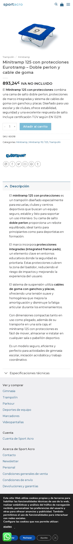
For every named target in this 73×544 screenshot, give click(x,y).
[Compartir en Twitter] (19, 164)
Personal (9, 467)
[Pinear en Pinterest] (31, 164)
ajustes (7, 526)
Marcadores (11, 416)
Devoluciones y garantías (20, 486)
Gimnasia (9, 391)
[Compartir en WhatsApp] (6, 164)
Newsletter (11, 461)
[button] (62, 4)
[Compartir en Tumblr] (38, 164)
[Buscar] (56, 4)
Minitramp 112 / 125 (38, 142)
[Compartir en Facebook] (12, 164)
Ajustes (44, 537)
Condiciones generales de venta (25, 474)
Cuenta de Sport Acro (18, 438)
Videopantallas (13, 422)
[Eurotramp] (16, 155)
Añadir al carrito (35, 126)
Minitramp (24, 57)
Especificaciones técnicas (30, 373)
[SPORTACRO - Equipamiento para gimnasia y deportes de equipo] (13, 4)
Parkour (9, 403)
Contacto (9, 455)
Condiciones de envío (18, 480)
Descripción (19, 186)
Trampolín (8, 57)
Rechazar (27, 537)
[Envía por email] (25, 164)
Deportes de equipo (17, 409)
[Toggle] (6, 186)
